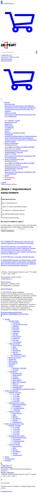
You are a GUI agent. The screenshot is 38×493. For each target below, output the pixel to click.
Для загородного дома (23, 246)
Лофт (14, 347)
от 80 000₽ (15, 401)
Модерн (15, 349)
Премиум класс (12, 243)
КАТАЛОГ (4, 246)
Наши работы (11, 262)
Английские (16, 350)
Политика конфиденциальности (11, 312)
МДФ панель (9, 126)
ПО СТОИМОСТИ (7, 241)
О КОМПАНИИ (6, 260)
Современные (17, 354)
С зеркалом (16, 410)
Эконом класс (18, 241)
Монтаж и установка (14, 257)
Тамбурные (25, 248)
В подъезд (18, 248)
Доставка (31, 257)
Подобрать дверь (6, 491)
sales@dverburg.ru (6, 59)
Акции (7, 457)
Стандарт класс (29, 241)
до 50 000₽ (16, 396)
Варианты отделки (11, 122)
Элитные (4, 243)
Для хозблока (25, 250)
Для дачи (4, 250)
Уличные (33, 248)
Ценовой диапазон (15, 392)
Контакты (4, 265)
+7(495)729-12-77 (9, 3)
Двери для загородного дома (14, 424)
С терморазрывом (18, 408)
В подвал (17, 250)
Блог (29, 260)
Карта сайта (20, 263)
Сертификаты (9, 127)
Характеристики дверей (17, 403)
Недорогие (21, 243)
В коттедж (10, 250)
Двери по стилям (10, 113)
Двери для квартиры (11, 391)
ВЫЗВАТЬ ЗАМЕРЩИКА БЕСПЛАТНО (14, 314)
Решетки (11, 120)
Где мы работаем (30, 263)
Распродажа (29, 243)
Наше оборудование (19, 382)
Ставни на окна (25, 252)
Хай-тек (15, 352)
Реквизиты (16, 378)
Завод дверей (16, 380)
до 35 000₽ (16, 394)
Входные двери (10, 104)
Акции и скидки (17, 385)
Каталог (7, 319)
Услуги (7, 131)
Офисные (4, 248)
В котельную (16, 336)
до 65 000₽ (16, 399)
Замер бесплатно (6, 60)
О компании (9, 134)
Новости (25, 260)
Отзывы (19, 262)
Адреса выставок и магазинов (18, 265)
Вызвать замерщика (7, 472)
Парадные (11, 248)
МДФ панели (13, 253)
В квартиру (12, 246)
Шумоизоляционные (19, 404)
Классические (17, 345)
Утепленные (16, 406)
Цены (24, 262)
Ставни (17, 120)
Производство (17, 260)
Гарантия (8, 129)
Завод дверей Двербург (8, 263)
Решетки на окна (13, 252)
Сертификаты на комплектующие (23, 389)
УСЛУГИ (4, 257)
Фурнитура (8, 124)
